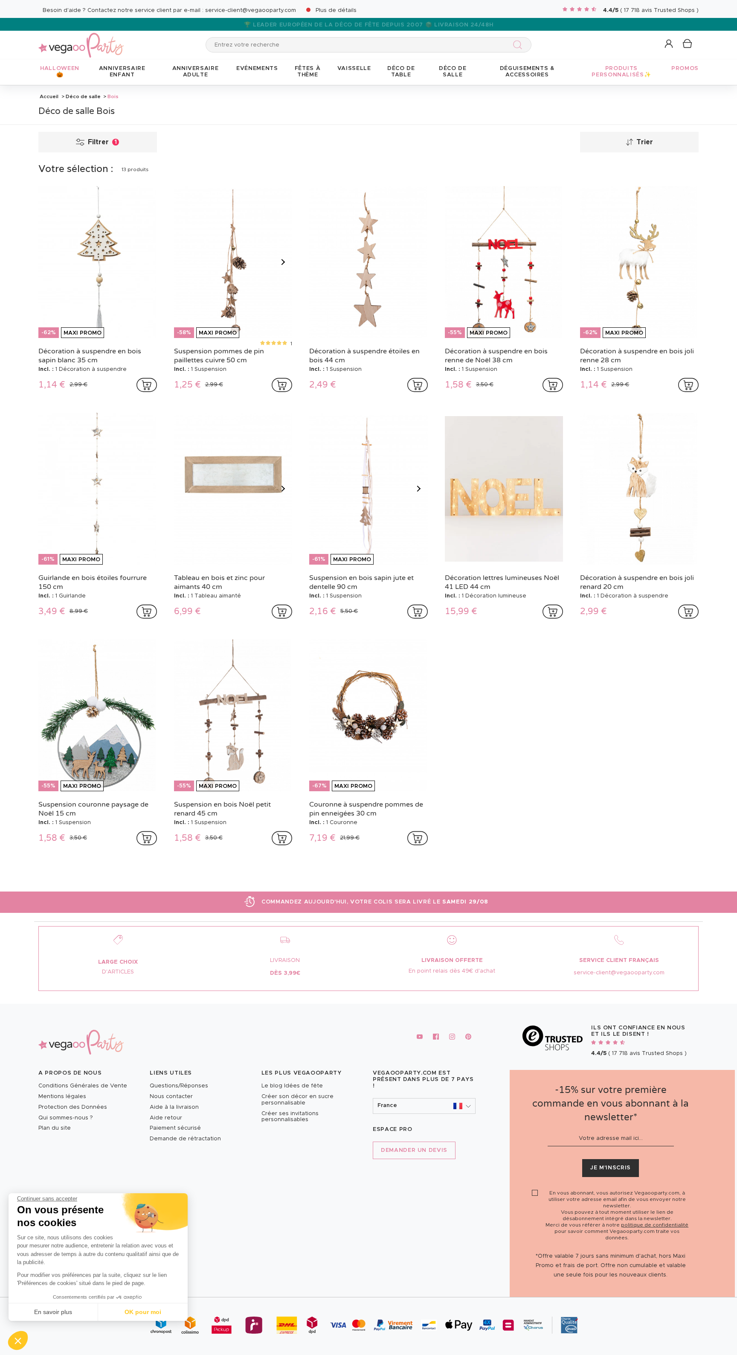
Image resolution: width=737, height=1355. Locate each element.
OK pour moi (143, 1311)
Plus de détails (336, 10)
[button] (18, 1340)
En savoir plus (53, 1311)
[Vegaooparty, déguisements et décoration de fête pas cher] (81, 40)
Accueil (49, 96)
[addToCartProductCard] (146, 385)
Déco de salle (83, 96)
